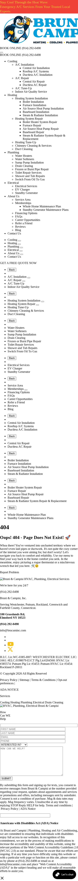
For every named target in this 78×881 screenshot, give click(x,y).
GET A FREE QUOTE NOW (18, 263)
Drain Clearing (24, 165)
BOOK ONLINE (10, 48)
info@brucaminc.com (13, 630)
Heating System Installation (31, 98)
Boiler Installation (33, 101)
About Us (13, 196)
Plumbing (13, 152)
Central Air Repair (34, 81)
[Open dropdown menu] (19, 240)
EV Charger (22, 189)
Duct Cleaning (24, 149)
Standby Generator (26, 192)
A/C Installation (24, 64)
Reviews (20, 226)
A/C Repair (22, 78)
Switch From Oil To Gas (30, 179)
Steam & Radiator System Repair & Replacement (37, 501)
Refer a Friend (23, 223)
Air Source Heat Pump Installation (43, 108)
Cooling (12, 61)
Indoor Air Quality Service (31, 91)
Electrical (13, 182)
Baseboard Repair (33, 132)
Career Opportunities (27, 219)
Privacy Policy (9, 679)
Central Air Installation (36, 68)
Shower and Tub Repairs (30, 176)
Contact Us (14, 233)
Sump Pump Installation (29, 162)
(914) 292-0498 (31, 48)
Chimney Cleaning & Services (33, 145)
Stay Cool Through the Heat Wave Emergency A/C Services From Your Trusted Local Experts (35, 6)
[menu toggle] (1, 52)
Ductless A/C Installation (37, 74)
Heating (12, 95)
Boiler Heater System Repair (40, 122)
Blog (18, 230)
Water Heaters (23, 155)
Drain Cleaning (54, 702)
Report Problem (9, 572)
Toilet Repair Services (28, 172)
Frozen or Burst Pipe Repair (32, 169)
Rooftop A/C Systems (36, 71)
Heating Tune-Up (25, 142)
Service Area (22, 199)
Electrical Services (26, 186)
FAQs (18, 216)
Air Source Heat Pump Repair (41, 128)
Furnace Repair (32, 125)
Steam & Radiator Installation (40, 115)
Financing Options (26, 213)
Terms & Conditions (43, 679)
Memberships (23, 203)
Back (12, 269)
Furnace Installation (34, 105)
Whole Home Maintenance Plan (42, 206)
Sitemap (24, 679)
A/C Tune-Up (23, 88)
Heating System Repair (29, 118)
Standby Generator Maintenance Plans (46, 209)
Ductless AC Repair (35, 84)
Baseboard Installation (36, 111)
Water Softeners (24, 159)
